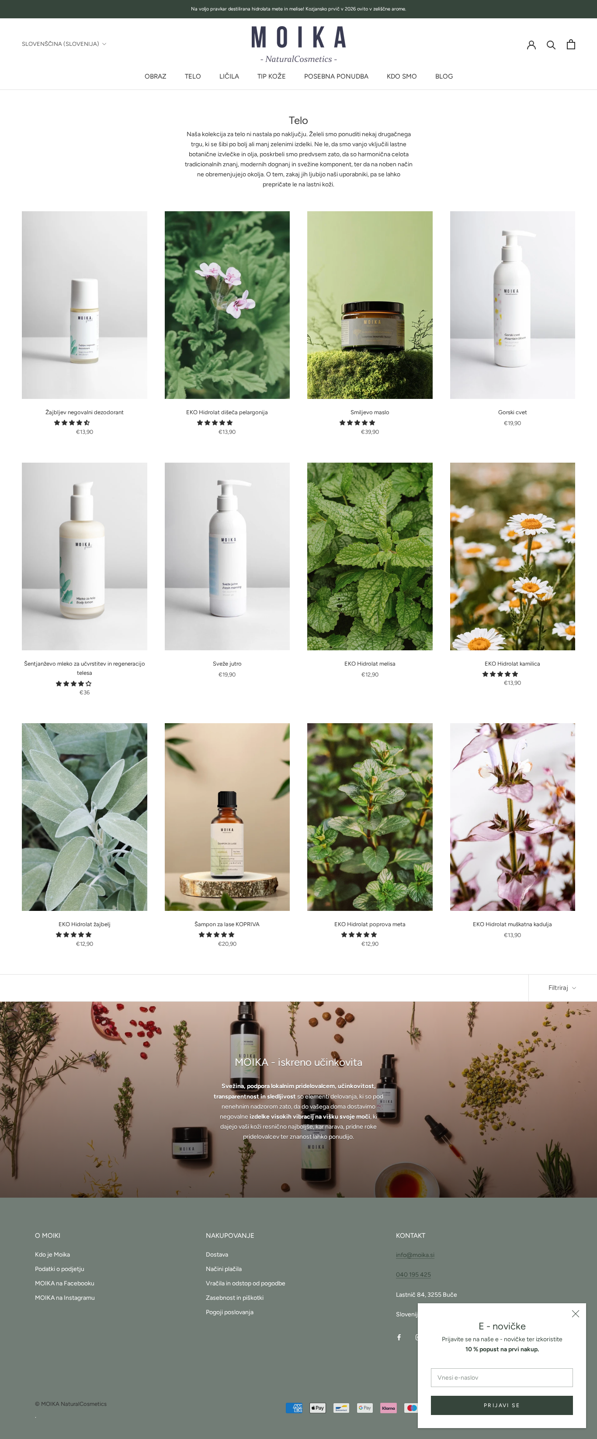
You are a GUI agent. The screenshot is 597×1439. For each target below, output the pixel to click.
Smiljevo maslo (370, 412)
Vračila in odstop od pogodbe (245, 1283)
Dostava (217, 1254)
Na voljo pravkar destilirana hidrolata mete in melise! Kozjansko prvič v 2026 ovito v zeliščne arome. (298, 9)
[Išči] (551, 44)
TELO (193, 76)
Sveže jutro (227, 663)
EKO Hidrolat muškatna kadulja (512, 924)
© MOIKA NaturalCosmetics (71, 1404)
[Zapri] (576, 1314)
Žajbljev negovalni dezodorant (84, 412)
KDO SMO (402, 76)
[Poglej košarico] (571, 44)
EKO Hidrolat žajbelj (85, 924)
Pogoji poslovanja (229, 1312)
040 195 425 (413, 1274)
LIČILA (229, 76)
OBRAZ (156, 76)
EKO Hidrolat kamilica (512, 663)
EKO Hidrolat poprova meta (370, 924)
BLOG (444, 76)
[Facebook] (399, 1337)
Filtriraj (559, 988)
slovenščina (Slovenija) (60, 44)
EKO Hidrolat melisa (370, 663)
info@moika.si (415, 1255)
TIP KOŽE (271, 76)
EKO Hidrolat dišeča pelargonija (227, 412)
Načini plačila (224, 1269)
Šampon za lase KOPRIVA (227, 924)
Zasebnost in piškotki (235, 1298)
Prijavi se (502, 1405)
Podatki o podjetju (59, 1269)
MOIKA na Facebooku (64, 1283)
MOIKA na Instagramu (65, 1298)
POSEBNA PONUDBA (336, 76)
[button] (72, 422)
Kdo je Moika (52, 1254)
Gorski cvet (512, 412)
